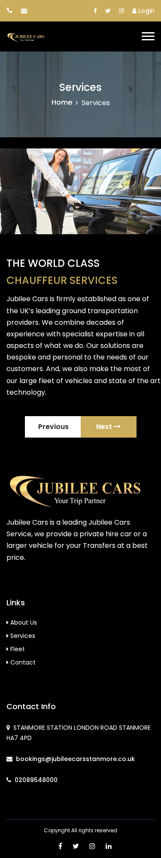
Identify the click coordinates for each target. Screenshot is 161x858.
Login (146, 10)
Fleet (17, 649)
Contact (22, 662)
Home (62, 102)
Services (22, 635)
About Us (23, 622)
